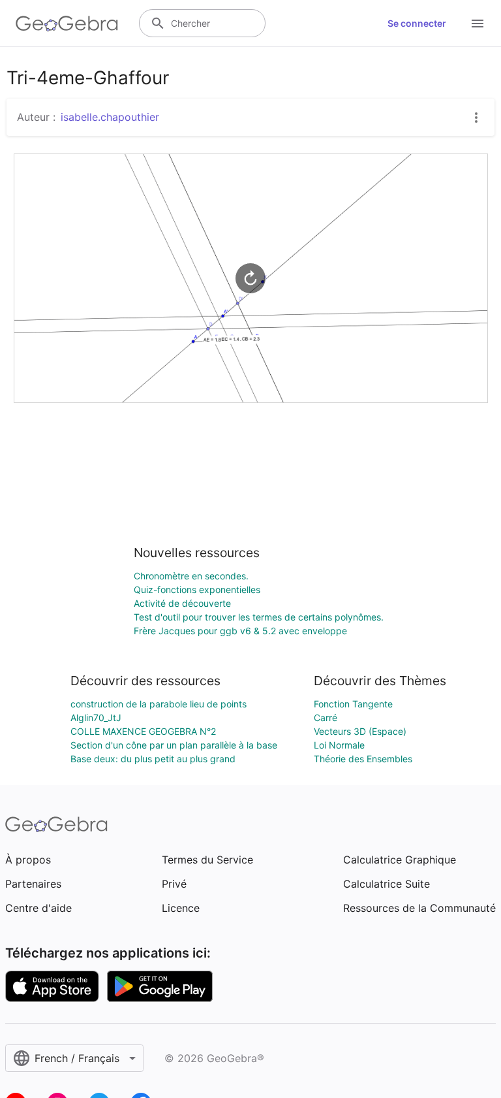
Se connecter (416, 23)
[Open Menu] (477, 23)
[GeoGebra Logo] (67, 23)
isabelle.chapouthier (110, 116)
